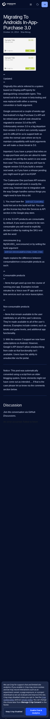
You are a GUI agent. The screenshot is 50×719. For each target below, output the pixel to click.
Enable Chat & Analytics (36, 711)
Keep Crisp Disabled (14, 711)
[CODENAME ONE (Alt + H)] (9, 4)
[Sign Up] (45, 4)
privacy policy (27, 699)
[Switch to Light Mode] (37, 4)
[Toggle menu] (30, 4)
